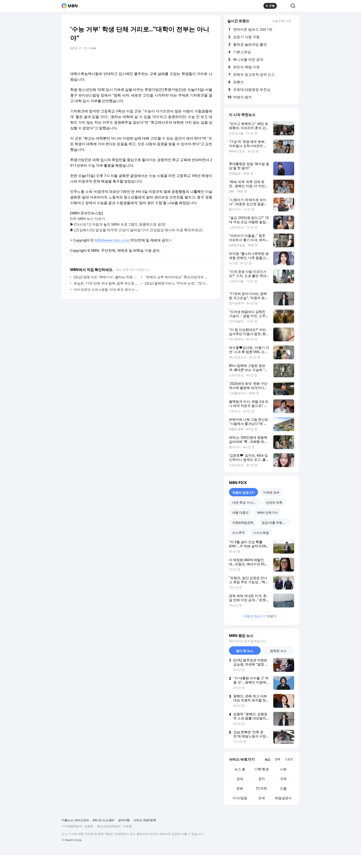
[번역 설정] (191, 60)
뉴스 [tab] (267, 759)
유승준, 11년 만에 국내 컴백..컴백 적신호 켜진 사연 (106, 283)
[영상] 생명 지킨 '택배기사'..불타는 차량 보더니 (106, 277)
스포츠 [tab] (289, 759)
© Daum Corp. (72, 840)
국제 (283, 778)
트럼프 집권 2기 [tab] (243, 492)
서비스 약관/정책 (144, 820)
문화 (239, 788)
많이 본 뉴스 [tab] (244, 651)
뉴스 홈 (239, 769)
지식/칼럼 (240, 798)
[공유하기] (283, 6)
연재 (261, 798)
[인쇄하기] (208, 60)
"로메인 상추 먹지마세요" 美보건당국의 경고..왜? (177, 277)
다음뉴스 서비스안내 (75, 820)
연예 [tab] (277, 759)
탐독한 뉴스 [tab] (278, 651)
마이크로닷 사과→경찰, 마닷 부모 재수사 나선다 (106, 289)
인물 (283, 788)
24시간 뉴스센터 (103, 820)
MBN (73, 6)
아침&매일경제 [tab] (242, 522)
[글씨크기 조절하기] (200, 60)
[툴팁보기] (294, 21)
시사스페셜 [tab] (261, 532)
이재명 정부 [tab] (271, 492)
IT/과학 (261, 788)
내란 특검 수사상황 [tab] (245, 502)
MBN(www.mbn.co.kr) (113, 240)
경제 (239, 778)
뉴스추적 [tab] (238, 532)
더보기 (260, 616)
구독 (272, 6)
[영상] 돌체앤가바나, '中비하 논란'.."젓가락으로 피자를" (177, 283)
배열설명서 (283, 798)
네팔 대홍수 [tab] (240, 512)
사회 (283, 769)
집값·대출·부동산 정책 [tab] (276, 522)
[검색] (294, 6)
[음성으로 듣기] (183, 60)
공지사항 (124, 820)
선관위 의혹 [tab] (274, 502)
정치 (261, 778)
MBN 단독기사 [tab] (267, 512)
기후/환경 (261, 769)
